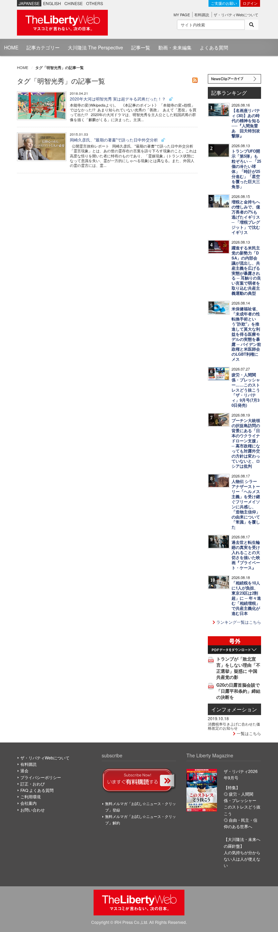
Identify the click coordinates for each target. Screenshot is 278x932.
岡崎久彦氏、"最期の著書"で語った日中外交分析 (114, 139)
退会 (24, 770)
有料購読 (201, 14)
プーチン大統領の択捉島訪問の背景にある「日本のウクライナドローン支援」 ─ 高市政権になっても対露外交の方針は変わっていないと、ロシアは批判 (246, 443)
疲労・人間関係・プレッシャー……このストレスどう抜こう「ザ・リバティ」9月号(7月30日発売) (246, 390)
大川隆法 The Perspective (95, 47)
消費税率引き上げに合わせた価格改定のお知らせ (234, 726)
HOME (11, 47)
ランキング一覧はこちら (238, 622)
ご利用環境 (30, 796)
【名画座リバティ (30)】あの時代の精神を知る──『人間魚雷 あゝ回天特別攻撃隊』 (246, 123)
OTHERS (94, 3)
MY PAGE (182, 14)
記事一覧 (140, 47)
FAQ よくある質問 (37, 790)
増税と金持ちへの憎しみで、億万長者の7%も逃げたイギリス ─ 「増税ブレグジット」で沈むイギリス (246, 217)
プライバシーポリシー (40, 777)
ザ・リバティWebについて (236, 14)
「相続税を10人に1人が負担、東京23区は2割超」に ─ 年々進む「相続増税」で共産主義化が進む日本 (246, 598)
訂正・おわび (32, 783)
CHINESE (73, 3)
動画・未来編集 (175, 47)
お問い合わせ (32, 810)
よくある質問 (214, 47)
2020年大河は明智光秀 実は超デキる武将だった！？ (118, 99)
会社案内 (28, 803)
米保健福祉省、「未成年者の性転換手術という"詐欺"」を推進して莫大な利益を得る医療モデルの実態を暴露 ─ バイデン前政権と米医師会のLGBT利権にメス (246, 334)
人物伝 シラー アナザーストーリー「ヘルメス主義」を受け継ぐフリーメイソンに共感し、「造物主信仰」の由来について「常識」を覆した (246, 504)
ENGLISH (52, 3)
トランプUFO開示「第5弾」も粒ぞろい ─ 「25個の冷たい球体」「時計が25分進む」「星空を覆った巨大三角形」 (246, 169)
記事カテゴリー (43, 47)
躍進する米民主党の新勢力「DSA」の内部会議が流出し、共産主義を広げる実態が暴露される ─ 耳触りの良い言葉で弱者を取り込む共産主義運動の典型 (246, 270)
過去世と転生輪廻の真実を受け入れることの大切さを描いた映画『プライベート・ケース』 (246, 555)
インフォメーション (234, 709)
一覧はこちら (248, 733)
